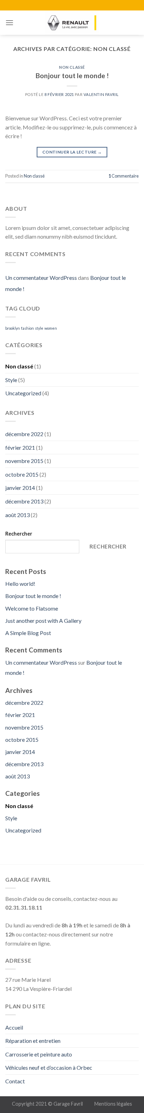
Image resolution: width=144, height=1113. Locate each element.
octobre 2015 (21, 474)
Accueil (14, 1027)
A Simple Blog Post (28, 632)
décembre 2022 (24, 434)
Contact (15, 1081)
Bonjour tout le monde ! (72, 76)
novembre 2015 (24, 460)
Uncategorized (23, 393)
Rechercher (18, 534)
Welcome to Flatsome (31, 608)
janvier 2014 (20, 487)
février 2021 (20, 447)
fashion (27, 328)
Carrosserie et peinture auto (38, 1054)
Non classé (72, 67)
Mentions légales (113, 1104)
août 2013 (17, 514)
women (50, 328)
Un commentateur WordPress (41, 277)
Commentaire (123, 176)
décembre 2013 (24, 501)
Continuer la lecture (72, 152)
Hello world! (20, 583)
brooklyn (12, 328)
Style (11, 379)
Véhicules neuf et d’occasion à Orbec (48, 1067)
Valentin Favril (101, 94)
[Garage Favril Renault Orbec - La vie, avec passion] (72, 22)
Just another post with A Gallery (43, 620)
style (39, 328)
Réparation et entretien (32, 1040)
